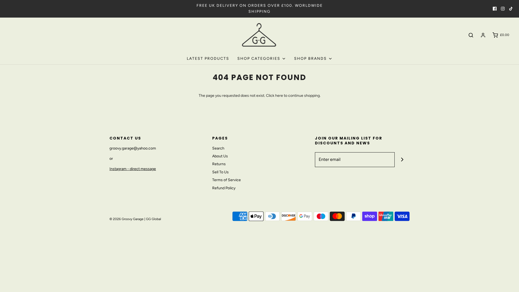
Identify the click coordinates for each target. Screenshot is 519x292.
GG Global (153, 219)
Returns (219, 164)
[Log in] (483, 35)
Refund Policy (223, 188)
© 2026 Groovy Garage (126, 219)
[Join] (402, 159)
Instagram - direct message (132, 169)
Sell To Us (220, 172)
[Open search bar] (471, 35)
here (279, 95)
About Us (220, 156)
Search (218, 148)
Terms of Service (226, 180)
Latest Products (208, 58)
